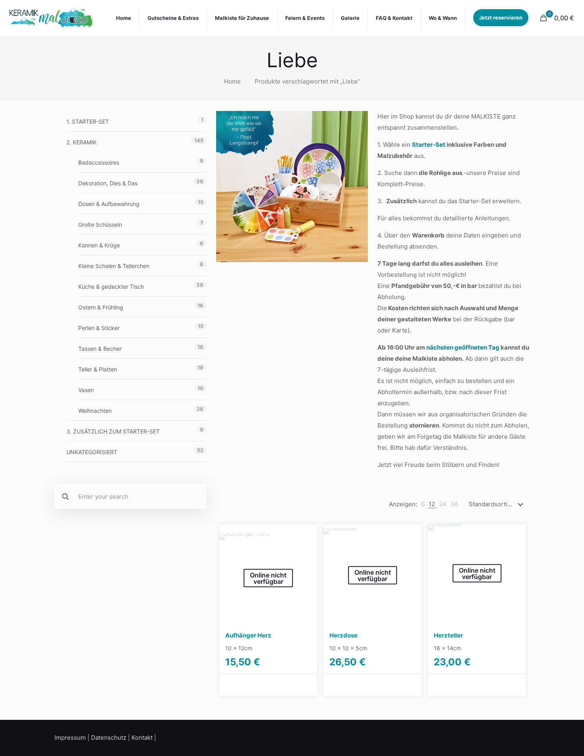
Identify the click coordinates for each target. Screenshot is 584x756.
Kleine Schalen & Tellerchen (113, 265)
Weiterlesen (244, 685)
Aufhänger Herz (248, 635)
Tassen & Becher (100, 348)
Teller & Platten (97, 369)
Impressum (70, 737)
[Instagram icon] (518, 737)
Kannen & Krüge (99, 245)
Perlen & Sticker (99, 328)
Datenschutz (108, 737)
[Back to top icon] (546, 739)
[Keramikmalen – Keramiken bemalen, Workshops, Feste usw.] (51, 18)
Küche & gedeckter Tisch (111, 286)
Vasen (86, 390)
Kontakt (142, 737)
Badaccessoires (98, 162)
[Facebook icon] (507, 737)
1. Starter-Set (87, 121)
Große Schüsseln (100, 224)
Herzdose (343, 635)
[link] (422, 504)
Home (232, 81)
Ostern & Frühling (100, 307)
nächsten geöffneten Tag (462, 347)
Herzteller (448, 635)
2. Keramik (81, 142)
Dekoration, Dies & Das (107, 183)
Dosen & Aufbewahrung (108, 203)
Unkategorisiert (91, 452)
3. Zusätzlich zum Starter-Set (113, 431)
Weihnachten (95, 410)
